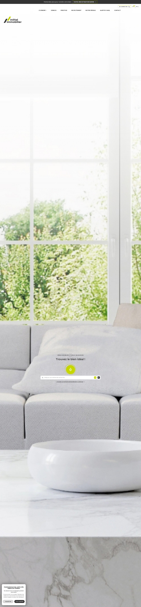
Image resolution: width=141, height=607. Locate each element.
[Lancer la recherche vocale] (70, 369)
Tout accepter (19, 601)
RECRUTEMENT (76, 10)
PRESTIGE (64, 10)
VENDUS (53, 10)
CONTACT (117, 10)
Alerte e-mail (105, 10)
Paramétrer (8, 601)
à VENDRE (42, 10)
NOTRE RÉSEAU (91, 10)
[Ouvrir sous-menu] (46, 10)
